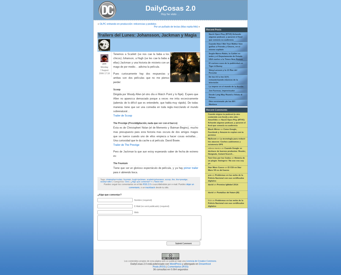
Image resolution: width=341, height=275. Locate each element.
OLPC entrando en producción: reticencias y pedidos (128, 24)
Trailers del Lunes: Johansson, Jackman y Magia (147, 35)
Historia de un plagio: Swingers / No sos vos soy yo (226, 161)
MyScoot (212, 139)
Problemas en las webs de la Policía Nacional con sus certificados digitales (226, 178)
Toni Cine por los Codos (219, 158)
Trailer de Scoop (122, 115)
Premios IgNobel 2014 (227, 184)
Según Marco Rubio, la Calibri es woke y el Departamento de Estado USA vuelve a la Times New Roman (226, 56)
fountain (127, 179)
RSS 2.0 (147, 184)
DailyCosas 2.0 (170, 8)
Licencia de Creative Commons (201, 261)
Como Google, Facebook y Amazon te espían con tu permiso (226, 132)
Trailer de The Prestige (126, 145)
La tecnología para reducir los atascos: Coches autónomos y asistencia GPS (226, 142)
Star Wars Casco (216, 167)
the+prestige (181, 179)
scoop (168, 179)
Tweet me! (158, 181)
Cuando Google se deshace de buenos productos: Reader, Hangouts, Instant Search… (227, 151)
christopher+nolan (114, 179)
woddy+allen (106, 181)
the (173, 179)
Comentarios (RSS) (178, 266)
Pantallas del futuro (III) (228, 192)
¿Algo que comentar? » (141, 181)
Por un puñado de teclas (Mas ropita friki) (176, 26)
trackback (150, 187)
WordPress (176, 264)
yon (210, 175)
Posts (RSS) (159, 266)
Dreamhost (205, 264)
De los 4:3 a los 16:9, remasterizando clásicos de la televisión (223, 80)
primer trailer (191, 168)
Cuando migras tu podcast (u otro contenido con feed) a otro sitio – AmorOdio (224, 117)
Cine (127, 181)
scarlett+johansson (155, 179)
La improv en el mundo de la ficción (226, 86)
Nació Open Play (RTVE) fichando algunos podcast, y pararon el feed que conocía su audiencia (225, 37)
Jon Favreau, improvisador (222, 91)
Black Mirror (214, 129)
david (210, 184)
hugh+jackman (139, 179)
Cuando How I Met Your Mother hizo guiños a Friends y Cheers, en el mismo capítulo (226, 47)
